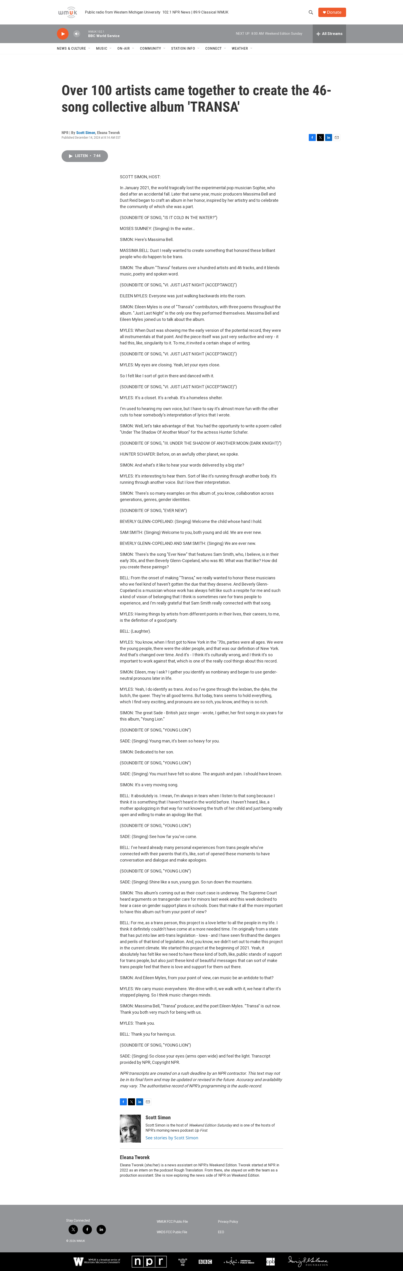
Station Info (183, 48)
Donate (334, 12)
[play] (62, 34)
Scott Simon (85, 132)
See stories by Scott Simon (172, 1137)
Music (101, 48)
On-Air (123, 48)
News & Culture (71, 48)
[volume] (77, 34)
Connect (213, 48)
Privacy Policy (228, 1221)
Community (150, 48)
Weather (240, 48)
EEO (221, 1232)
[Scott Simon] (130, 1129)
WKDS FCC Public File (172, 1232)
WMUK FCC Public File (172, 1221)
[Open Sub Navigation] (89, 48)
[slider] (84, 33)
